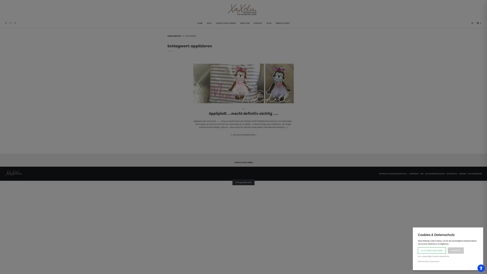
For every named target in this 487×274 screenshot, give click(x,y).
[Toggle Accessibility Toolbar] (481, 268)
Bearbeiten (455, 250)
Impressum (434, 261)
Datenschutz (423, 261)
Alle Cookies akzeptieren (432, 250)
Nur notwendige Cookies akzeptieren (433, 256)
